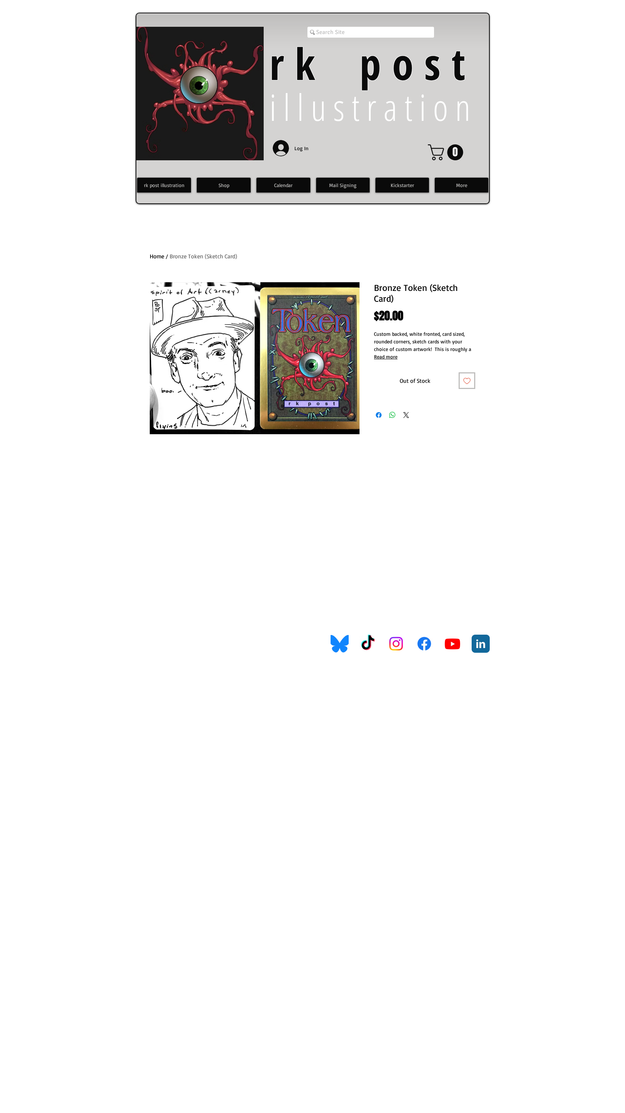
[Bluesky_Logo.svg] (340, 644)
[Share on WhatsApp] (392, 415)
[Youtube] (452, 644)
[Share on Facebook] (378, 415)
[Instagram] (396, 644)
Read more (385, 357)
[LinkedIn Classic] (481, 644)
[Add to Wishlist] (467, 380)
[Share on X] (406, 415)
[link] (447, 152)
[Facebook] (424, 644)
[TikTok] (368, 644)
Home (157, 256)
